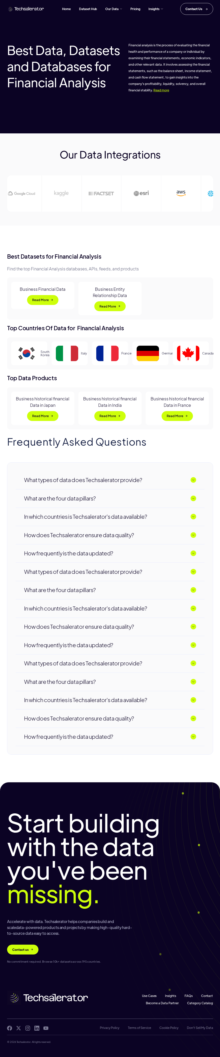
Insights (170, 995)
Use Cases (149, 995)
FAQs (189, 995)
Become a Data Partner (162, 1003)
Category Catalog (200, 1003)
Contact (207, 995)
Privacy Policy (109, 1027)
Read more (161, 90)
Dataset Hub (88, 9)
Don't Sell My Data (200, 1027)
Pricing (135, 9)
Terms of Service (139, 1027)
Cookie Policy (169, 1027)
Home (66, 9)
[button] (113, 9)
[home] (26, 9)
